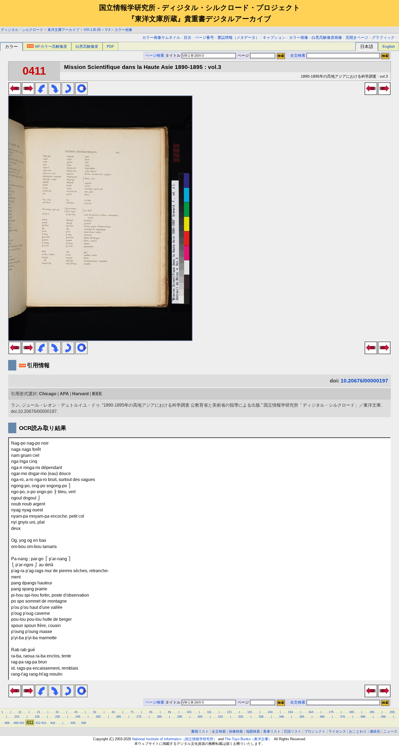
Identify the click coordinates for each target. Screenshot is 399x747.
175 (331, 712)
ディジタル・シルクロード (22, 30)
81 (151, 712)
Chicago (47, 393)
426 (73, 722)
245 (77, 716)
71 (132, 712)
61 (113, 712)
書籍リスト (200, 731)
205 (392, 712)
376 (342, 716)
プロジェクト (314, 731)
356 (301, 716)
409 (16, 722)
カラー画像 (123, 30)
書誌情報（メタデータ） (238, 38)
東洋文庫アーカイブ (63, 30)
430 (83, 722)
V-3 (107, 30)
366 (322, 716)
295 (179, 716)
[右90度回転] (54, 93)
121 (229, 712)
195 (371, 712)
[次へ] (28, 93)
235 (57, 716)
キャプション (274, 38)
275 (139, 716)
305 (200, 716)
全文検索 (297, 55)
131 (249, 712)
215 (16, 716)
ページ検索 (154, 55)
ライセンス (337, 731)
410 (21, 722)
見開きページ (357, 38)
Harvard (80, 393)
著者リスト (272, 731)
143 (270, 712)
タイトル (173, 55)
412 (38, 722)
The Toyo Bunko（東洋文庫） (248, 739)
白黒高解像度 (86, 46)
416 (52, 722)
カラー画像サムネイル (161, 38)
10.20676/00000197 (364, 381)
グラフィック (383, 38)
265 (118, 716)
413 (43, 722)
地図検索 (253, 731)
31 (57, 712)
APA (64, 393)
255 (98, 716)
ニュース (390, 731)
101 (189, 712)
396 (383, 716)
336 (261, 716)
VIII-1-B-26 (92, 30)
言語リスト (292, 731)
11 (19, 712)
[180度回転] (68, 93)
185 (351, 712)
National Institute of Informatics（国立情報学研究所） (174, 739)
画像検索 (236, 731)
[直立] (81, 93)
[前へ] (14, 93)
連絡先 (375, 731)
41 (76, 712)
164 (310, 712)
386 (362, 716)
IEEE (97, 393)
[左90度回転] (41, 93)
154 (290, 712)
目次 (187, 38)
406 (7, 722)
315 (220, 716)
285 (159, 716)
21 (38, 712)
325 (240, 716)
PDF (110, 46)
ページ (243, 55)
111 (209, 712)
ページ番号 (204, 38)
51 (94, 712)
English (388, 46)
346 (281, 716)
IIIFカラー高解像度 (51, 46)
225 (37, 716)
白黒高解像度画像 (327, 38)
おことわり (358, 731)
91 (169, 712)
